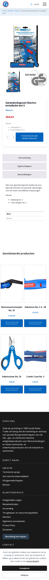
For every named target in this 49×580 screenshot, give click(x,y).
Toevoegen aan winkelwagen (29, 137)
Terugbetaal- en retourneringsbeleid (20, 512)
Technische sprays (11, 472)
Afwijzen (24, 575)
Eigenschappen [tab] (25, 166)
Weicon (17, 11)
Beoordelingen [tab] (24, 174)
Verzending (8, 508)
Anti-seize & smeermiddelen (16, 476)
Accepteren (24, 568)
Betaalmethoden (10, 504)
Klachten (7, 517)
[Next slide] (44, 47)
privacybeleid (33, 561)
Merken (10, 11)
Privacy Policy (9, 525)
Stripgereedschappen (13, 480)
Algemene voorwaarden (14, 521)
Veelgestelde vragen (12, 500)
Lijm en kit (7, 468)
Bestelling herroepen (15, 536)
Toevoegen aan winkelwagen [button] (12, 323)
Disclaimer (7, 529)
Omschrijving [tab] (24, 158)
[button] (13, 82)
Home (5, 11)
